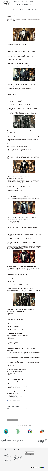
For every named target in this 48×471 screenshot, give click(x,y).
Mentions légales (6, 459)
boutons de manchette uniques (17, 396)
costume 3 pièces (29, 268)
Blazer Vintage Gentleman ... (5, 468)
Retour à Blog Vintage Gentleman (24, 425)
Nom (8, 408)
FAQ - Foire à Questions (7, 452)
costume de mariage (16, 53)
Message (8, 412)
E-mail (26, 408)
